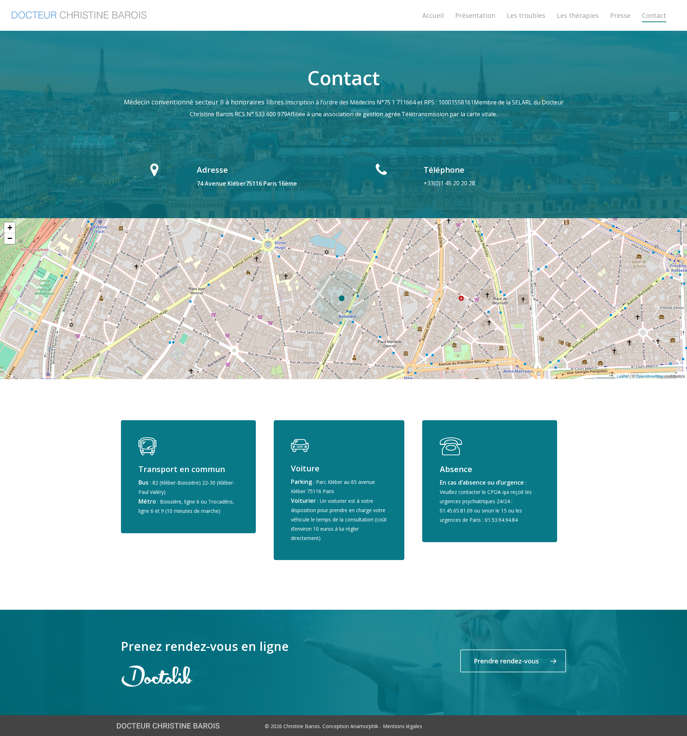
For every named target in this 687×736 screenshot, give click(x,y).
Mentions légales (402, 726)
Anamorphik (364, 726)
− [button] (10, 238)
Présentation (475, 15)
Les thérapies (578, 15)
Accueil (433, 15)
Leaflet (623, 376)
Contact (654, 15)
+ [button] (10, 227)
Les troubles (526, 15)
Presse (620, 15)
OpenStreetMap (649, 376)
